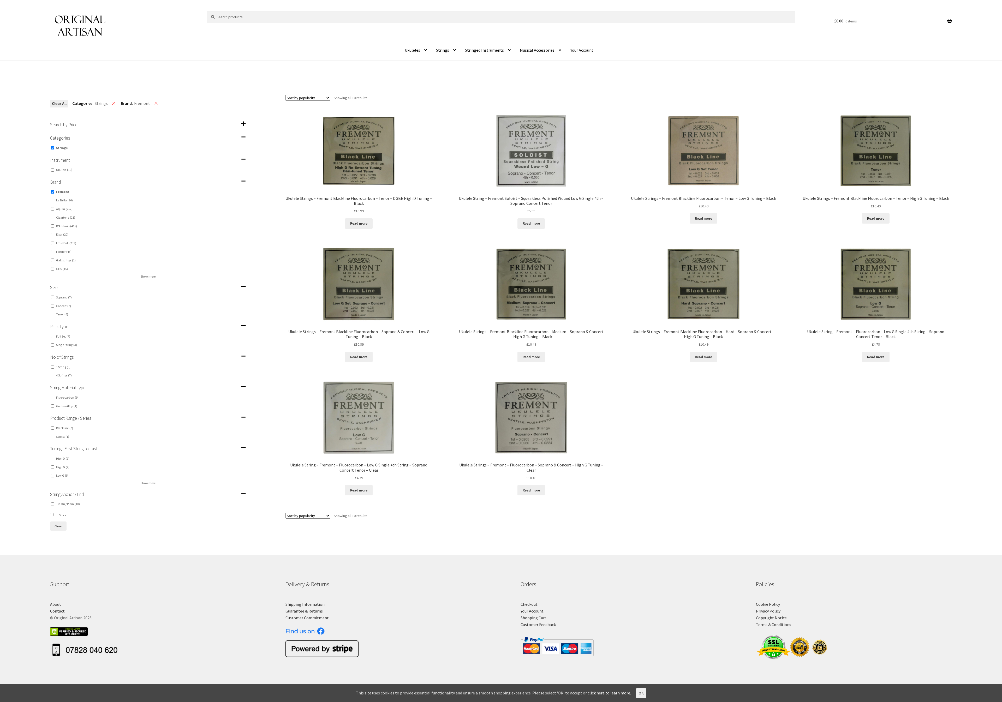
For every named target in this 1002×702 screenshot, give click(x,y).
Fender (63, 252)
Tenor (62, 314)
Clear (58, 526)
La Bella (64, 200)
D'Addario (66, 226)
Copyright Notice (771, 617)
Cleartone (65, 217)
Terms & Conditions (773, 624)
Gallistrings (66, 260)
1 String (63, 367)
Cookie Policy (768, 604)
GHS (62, 269)
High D (62, 458)
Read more (358, 223)
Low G (62, 475)
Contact (57, 611)
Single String (66, 345)
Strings (442, 50)
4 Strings (64, 375)
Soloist (62, 437)
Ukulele (64, 170)
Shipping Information (305, 604)
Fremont (62, 192)
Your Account (581, 50)
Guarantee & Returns (304, 611)
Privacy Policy (768, 611)
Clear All (59, 103)
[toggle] (243, 123)
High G (62, 467)
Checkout (529, 604)
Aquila (64, 209)
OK (641, 692)
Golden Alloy (66, 406)
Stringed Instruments (484, 50)
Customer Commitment (307, 617)
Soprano (64, 297)
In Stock (61, 515)
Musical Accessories (537, 50)
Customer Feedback (538, 624)
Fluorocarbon (67, 397)
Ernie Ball (66, 243)
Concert (63, 306)
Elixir (62, 234)
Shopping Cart (533, 617)
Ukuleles (412, 50)
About (55, 604)
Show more (148, 276)
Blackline (64, 428)
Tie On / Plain (68, 504)
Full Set (63, 336)
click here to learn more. (609, 692)
